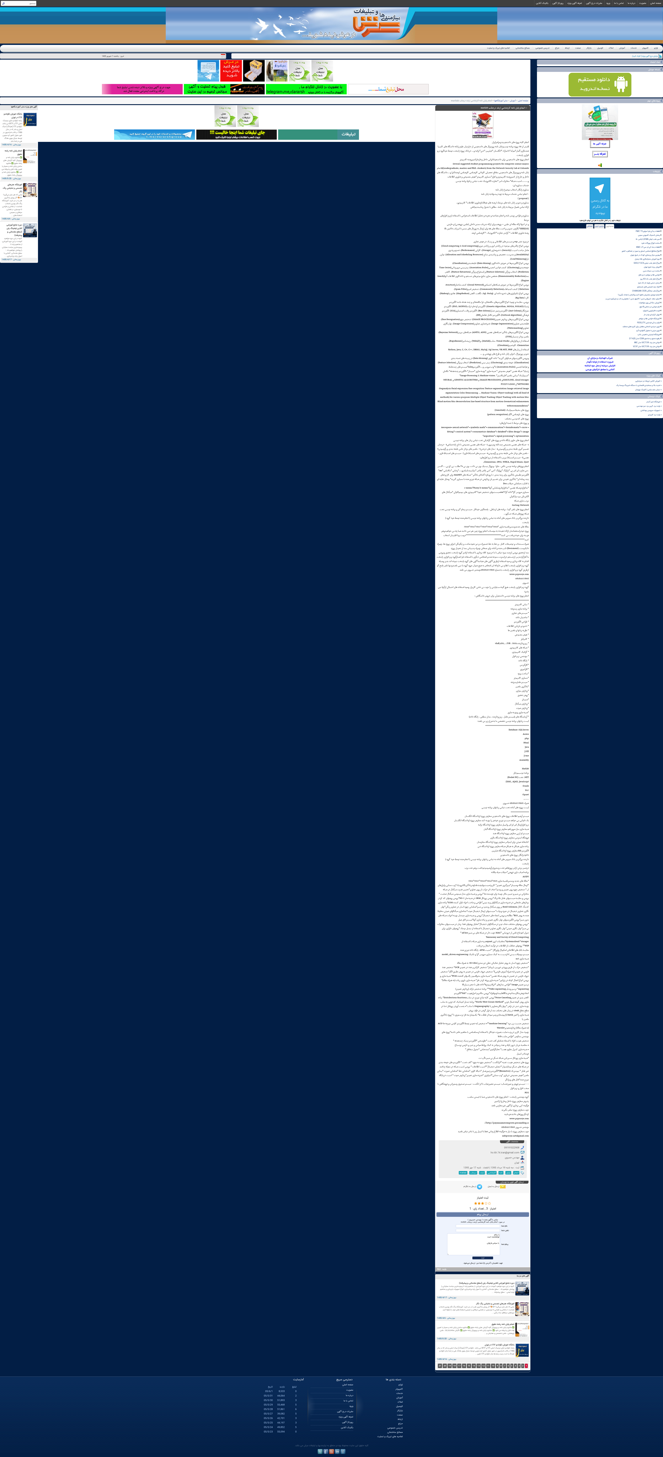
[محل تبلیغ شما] (388, 94)
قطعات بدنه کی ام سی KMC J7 (648, 247)
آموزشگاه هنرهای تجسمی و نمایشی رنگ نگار (495, 1303)
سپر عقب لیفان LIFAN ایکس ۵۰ (648, 239)
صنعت (578, 48)
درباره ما (631, 3)
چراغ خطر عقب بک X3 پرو (650, 279)
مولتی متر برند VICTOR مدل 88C (647, 342)
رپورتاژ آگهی (558, 3)
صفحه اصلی (655, 3)
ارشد (482, 1172)
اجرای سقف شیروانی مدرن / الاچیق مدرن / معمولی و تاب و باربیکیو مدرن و (633, 298)
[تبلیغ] (322, 81)
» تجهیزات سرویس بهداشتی (651, 410)
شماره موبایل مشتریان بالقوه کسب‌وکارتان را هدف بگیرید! (639, 294)
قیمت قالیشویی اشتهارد (651, 310)
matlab (463, 1172)
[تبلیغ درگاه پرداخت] (142, 94)
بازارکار (589, 48)
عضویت (642, 3)
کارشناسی (492, 1172)
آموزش (622, 48)
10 (493, 1365)
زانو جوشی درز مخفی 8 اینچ (650, 306)
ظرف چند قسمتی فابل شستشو (648, 286)
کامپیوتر (645, 48)
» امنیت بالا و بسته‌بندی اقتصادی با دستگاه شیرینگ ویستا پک (639, 385)
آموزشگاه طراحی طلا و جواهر (649, 318)
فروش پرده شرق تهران (652, 267)
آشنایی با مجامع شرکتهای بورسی (600, 370)
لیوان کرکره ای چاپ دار (652, 314)
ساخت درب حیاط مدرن (651, 271)
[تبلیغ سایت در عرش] (231, 81)
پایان (508, 1172)
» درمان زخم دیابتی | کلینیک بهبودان (648, 389)
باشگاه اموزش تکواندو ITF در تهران (499, 1345)
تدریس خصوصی (542, 48)
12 (483, 1365)
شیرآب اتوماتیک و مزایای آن (600, 358)
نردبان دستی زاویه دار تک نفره (649, 282)
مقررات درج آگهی (594, 3)
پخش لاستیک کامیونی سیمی (649, 235)
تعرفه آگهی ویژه (575, 3)
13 (478, 1365)
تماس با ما (619, 3)
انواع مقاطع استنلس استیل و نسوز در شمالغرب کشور (641, 251)
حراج (557, 48)
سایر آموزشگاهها (501, 100)
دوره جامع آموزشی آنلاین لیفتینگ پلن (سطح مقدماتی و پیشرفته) (486, 1283)
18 (454, 1365)
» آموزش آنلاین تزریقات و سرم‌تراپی (648, 381)
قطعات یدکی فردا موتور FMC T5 (648, 231)
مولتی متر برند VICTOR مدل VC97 (646, 346)
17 (459, 1365)
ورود (608, 3)
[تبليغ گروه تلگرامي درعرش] (208, 81)
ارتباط (567, 48)
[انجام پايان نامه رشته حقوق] (522, 1336)
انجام (516, 1172)
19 (449, 1365)
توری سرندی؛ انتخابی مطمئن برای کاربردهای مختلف (641, 326)
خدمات (634, 48)
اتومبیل (600, 48)
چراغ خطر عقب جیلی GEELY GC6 (647, 263)
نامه (501, 1172)
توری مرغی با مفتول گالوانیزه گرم (648, 330)
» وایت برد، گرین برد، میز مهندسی (649, 406)
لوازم (656, 48)
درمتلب (473, 1172)
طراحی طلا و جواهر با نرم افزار (649, 275)
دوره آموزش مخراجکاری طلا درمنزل (647, 259)
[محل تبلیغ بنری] (236, 139)
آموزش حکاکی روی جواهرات (649, 302)
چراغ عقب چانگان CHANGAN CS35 (646, 290)
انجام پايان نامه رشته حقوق (503, 1324)
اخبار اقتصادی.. (652, 56)
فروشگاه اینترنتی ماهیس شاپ (649, 334)
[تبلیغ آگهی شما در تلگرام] (306, 94)
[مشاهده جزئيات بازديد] (600, 166)
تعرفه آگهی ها (599, 144)
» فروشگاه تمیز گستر (654, 401)
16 (464, 1365)
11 (488, 1365)
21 (440, 1365)
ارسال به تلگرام (470, 1187)
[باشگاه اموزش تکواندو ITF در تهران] (522, 1356)
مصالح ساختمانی (523, 48)
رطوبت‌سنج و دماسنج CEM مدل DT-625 (644, 338)
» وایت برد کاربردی (655, 414)
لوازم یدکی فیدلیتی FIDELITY (648, 322)
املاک (611, 48)
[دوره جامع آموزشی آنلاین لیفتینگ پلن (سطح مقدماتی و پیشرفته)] (522, 1295)
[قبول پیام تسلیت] (224, 94)
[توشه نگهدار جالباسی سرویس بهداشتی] (277, 81)
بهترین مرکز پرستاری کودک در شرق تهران (645, 255)
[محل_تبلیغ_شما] (299, 81)
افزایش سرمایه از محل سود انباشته (600, 366)
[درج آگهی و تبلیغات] (318, 139)
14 (474, 1365)
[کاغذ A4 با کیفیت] (254, 81)
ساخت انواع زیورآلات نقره (651, 243)
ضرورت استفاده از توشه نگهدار (600, 362)
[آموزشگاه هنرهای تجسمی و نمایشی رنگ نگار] (522, 1315)
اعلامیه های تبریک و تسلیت (498, 48)
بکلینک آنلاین (542, 3)
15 (469, 1365)
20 (445, 1365)
